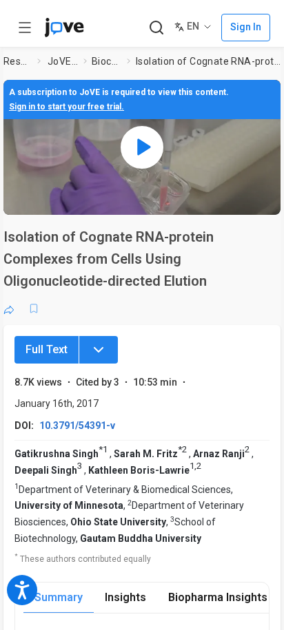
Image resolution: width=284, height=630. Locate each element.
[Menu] (98, 350)
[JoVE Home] (64, 27)
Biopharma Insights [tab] (217, 597)
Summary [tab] (58, 597)
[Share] (8, 308)
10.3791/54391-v (77, 425)
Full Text (47, 349)
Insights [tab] (125, 597)
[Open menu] (25, 28)
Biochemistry (107, 61)
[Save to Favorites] (33, 308)
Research (17, 61)
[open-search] (156, 28)
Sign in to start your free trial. (66, 107)
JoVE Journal (63, 61)
